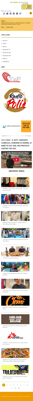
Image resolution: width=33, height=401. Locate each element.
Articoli (4, 46)
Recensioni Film (7, 52)
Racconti (5, 40)
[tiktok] (4, 14)
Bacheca (5, 58)
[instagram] (14, 14)
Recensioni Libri (7, 55)
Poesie (4, 43)
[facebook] (10, 14)
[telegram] (17, 14)
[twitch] (20, 14)
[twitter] (7, 14)
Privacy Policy (26, 396)
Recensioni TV (6, 49)
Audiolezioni (6, 61)
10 (15, 388)
